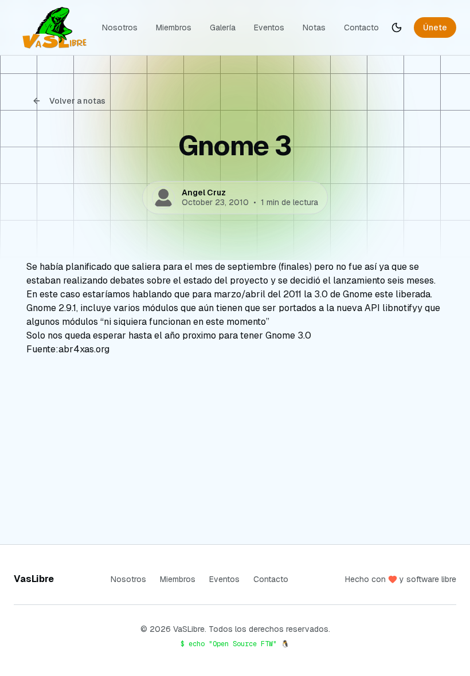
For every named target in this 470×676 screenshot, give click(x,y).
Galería (223, 27)
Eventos (269, 27)
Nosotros (120, 27)
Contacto (361, 27)
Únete (435, 27)
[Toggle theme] (396, 27)
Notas (314, 27)
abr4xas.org (83, 349)
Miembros (173, 27)
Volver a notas (77, 101)
